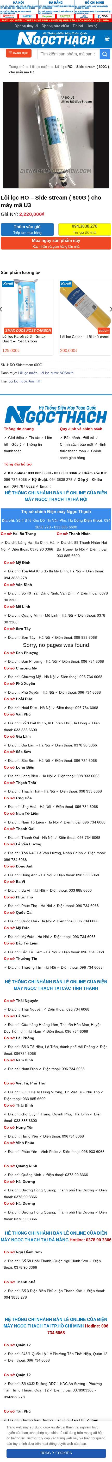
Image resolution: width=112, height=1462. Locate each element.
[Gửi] (105, 54)
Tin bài (78, 26)
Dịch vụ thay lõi (26, 26)
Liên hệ (91, 26)
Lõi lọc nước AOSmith (56, 373)
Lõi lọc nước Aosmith (25, 381)
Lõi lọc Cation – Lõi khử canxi (84, 337)
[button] (107, 39)
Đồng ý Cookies (56, 1453)
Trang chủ (16, 67)
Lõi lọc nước (39, 67)
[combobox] (68, 54)
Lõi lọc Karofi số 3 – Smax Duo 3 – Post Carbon (23, 339)
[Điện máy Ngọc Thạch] (56, 39)
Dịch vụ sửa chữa (55, 26)
